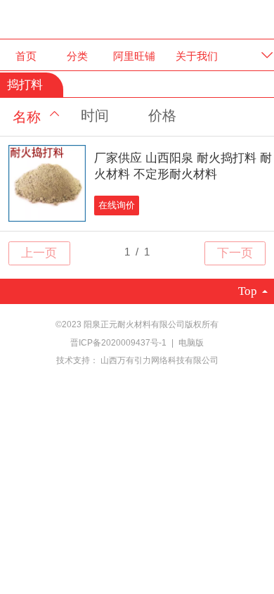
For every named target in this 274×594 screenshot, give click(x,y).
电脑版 (191, 343)
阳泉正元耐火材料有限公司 (137, 18)
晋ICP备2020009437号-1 (119, 343)
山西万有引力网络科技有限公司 (159, 360)
